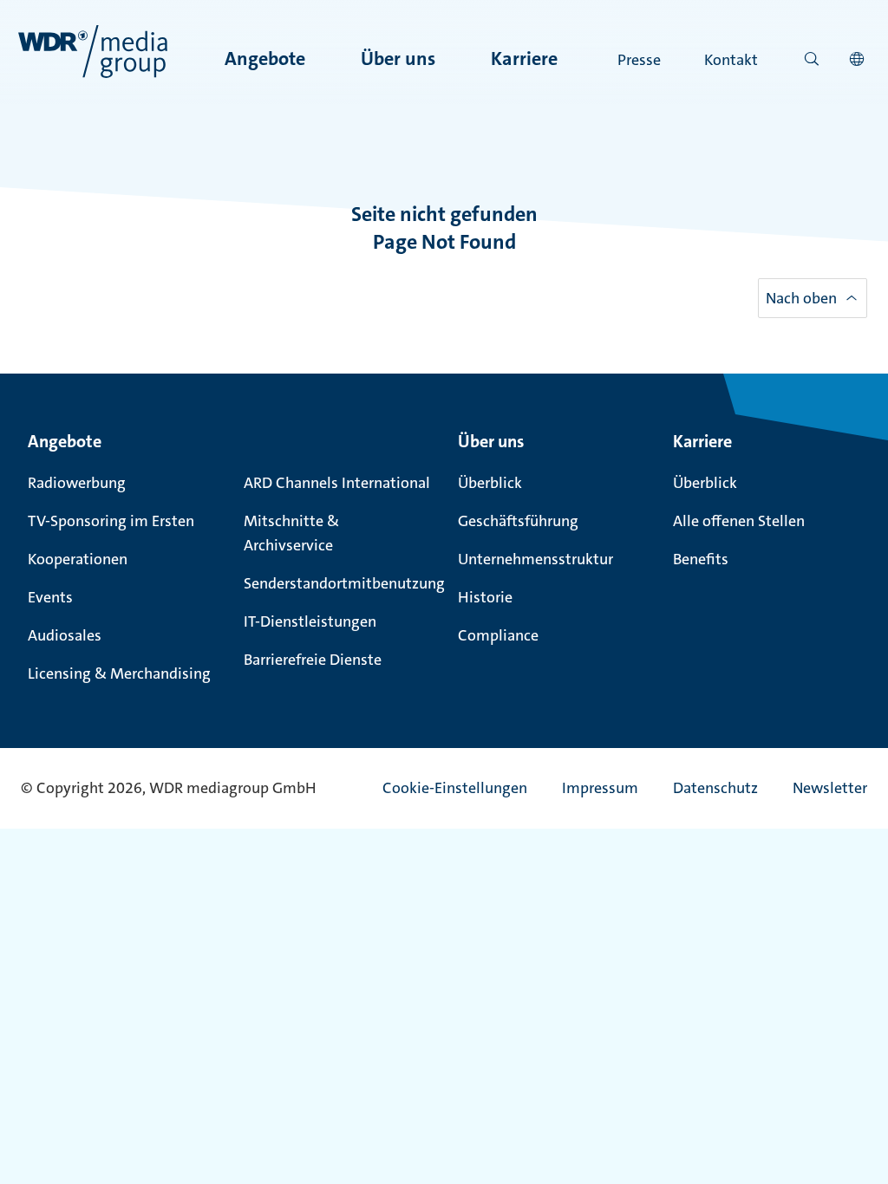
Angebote (265, 58)
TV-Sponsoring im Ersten (111, 521)
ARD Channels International (337, 482)
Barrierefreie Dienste (313, 659)
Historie (485, 597)
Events (50, 597)
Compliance (498, 635)
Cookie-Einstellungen (454, 787)
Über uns (398, 58)
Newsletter (830, 787)
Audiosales (64, 635)
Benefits (700, 559)
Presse (639, 59)
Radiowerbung (77, 482)
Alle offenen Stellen (739, 521)
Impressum (600, 787)
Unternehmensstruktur (535, 559)
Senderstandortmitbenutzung (340, 583)
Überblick (490, 482)
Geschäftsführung (518, 521)
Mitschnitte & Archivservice (291, 533)
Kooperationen (77, 559)
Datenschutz (715, 787)
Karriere (524, 58)
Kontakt (731, 59)
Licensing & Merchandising (119, 673)
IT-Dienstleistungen (310, 621)
